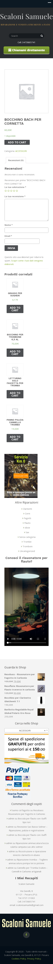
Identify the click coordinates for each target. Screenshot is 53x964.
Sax (27, 532)
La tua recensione (15, 196)
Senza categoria (27, 536)
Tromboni (27, 546)
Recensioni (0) (16, 160)
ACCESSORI (21, 150)
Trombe (27, 541)
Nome (9, 225)
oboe (27, 527)
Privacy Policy (34, 958)
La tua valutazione (15, 187)
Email (8, 236)
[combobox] (26, 730)
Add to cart (17, 142)
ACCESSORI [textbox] (32, 730)
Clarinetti (27, 508)
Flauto (27, 522)
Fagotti (27, 518)
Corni (27, 513)
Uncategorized (27, 551)
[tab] (16, 160)
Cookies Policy (19, 958)
